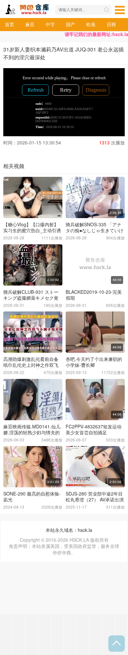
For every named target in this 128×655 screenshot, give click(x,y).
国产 (70, 24)
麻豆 (29, 24)
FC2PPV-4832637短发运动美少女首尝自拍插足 (93, 429)
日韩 (111, 24)
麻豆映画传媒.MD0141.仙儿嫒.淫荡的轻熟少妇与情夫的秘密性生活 (31, 432)
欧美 (91, 24)
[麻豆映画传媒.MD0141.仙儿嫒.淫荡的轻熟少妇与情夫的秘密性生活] (32, 399)
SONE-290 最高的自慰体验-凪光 (32, 496)
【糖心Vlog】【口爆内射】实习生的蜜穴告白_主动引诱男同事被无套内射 (32, 230)
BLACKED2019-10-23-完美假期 (94, 295)
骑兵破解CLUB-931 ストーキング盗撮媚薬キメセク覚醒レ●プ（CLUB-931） (30, 298)
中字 (50, 24)
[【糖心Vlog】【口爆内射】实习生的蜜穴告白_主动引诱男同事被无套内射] (32, 197)
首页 (9, 24)
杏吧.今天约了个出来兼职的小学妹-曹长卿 (94, 362)
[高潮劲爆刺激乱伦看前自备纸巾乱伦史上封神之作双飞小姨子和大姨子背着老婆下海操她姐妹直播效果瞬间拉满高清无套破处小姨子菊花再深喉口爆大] (32, 332)
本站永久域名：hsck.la (69, 530)
